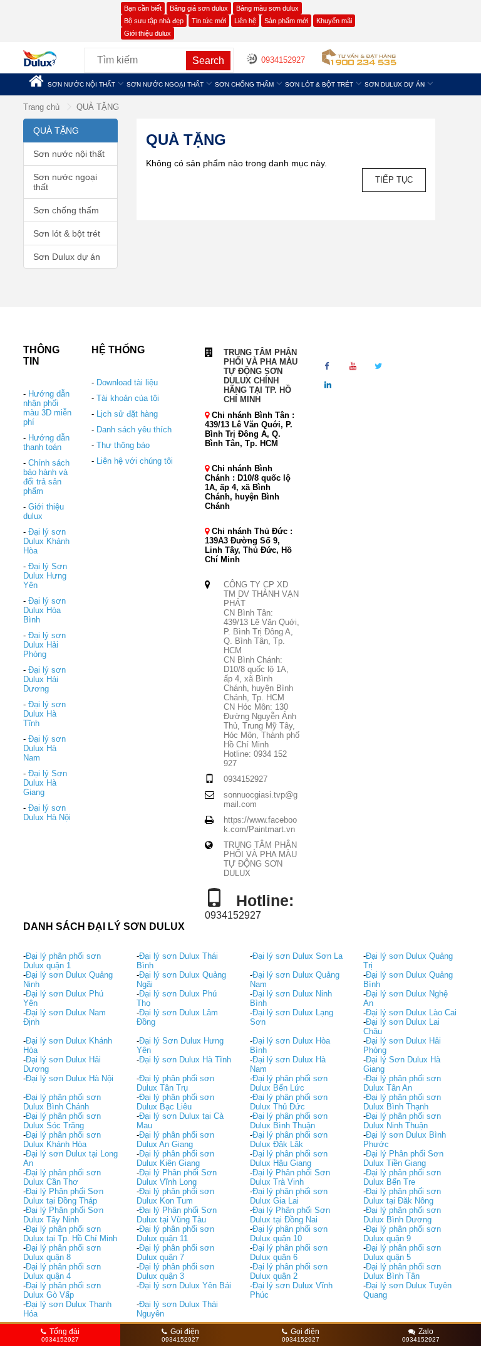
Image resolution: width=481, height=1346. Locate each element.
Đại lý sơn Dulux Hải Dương (44, 679)
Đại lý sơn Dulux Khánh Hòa (46, 541)
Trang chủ (42, 107)
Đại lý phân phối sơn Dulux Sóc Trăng (62, 1120)
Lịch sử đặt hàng (127, 414)
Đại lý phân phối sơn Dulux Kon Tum (175, 1196)
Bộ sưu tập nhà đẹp (154, 20)
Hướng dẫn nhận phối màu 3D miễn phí (47, 408)
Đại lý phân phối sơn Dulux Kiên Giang (175, 1158)
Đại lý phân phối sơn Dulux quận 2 (289, 1271)
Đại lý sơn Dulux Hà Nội (47, 812)
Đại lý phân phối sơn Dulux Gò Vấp (62, 1290)
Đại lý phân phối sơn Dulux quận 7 (175, 1252)
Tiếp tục (394, 179)
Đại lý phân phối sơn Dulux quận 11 (175, 1233)
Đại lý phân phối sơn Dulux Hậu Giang (289, 1158)
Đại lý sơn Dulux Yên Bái (185, 1285)
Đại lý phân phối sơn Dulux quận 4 (62, 1271)
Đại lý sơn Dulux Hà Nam (44, 748)
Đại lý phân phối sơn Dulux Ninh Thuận (402, 1120)
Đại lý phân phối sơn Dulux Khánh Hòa (62, 1139)
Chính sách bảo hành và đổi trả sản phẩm (46, 477)
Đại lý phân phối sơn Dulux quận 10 (289, 1233)
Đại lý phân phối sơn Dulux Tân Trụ (175, 1083)
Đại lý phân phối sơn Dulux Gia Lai (289, 1196)
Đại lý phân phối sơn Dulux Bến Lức (289, 1083)
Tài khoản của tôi (127, 398)
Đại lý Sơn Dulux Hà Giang (45, 783)
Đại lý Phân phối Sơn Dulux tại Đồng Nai (290, 1214)
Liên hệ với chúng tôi (134, 461)
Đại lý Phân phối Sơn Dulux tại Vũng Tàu (177, 1214)
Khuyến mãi (334, 20)
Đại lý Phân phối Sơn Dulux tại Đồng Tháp (63, 1196)
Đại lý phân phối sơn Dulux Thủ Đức (289, 1101)
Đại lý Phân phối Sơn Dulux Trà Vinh (290, 1177)
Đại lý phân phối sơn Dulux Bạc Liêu (175, 1101)
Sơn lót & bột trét (319, 84)
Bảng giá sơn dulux (199, 8)
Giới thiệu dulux (147, 33)
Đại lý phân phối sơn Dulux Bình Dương (402, 1214)
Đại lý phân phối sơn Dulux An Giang (175, 1139)
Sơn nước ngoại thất (165, 84)
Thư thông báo (123, 445)
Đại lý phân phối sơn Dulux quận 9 (402, 1233)
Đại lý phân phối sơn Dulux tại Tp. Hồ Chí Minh (70, 1233)
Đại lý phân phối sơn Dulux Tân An (402, 1083)
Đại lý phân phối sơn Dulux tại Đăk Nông (402, 1196)
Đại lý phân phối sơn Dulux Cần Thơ (62, 1177)
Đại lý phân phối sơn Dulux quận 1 (62, 960)
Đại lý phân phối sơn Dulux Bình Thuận (289, 1120)
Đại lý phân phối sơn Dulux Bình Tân (402, 1271)
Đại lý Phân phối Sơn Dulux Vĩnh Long (177, 1177)
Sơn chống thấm (244, 84)
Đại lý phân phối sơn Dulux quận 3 (175, 1271)
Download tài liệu (127, 382)
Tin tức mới (209, 20)
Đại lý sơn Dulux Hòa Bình (44, 610)
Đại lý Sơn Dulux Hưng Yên (45, 576)
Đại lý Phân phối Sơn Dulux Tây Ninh (63, 1214)
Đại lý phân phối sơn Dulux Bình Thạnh (402, 1101)
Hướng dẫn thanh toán (46, 442)
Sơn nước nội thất (81, 84)
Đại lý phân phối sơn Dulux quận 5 (402, 1252)
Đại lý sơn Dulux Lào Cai (411, 1012)
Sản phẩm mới (286, 20)
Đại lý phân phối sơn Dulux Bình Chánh (62, 1101)
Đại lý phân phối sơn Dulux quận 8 (62, 1252)
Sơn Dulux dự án (395, 84)
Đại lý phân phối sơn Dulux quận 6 (289, 1252)
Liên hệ (245, 20)
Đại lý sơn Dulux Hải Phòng (44, 645)
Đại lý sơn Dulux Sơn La (297, 956)
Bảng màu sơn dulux (267, 8)
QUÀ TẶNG (97, 107)
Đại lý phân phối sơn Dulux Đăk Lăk (289, 1139)
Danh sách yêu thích (134, 429)
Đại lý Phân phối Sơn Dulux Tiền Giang (403, 1158)
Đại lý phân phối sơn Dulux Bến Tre (402, 1177)
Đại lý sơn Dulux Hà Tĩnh (44, 714)
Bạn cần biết (143, 8)
